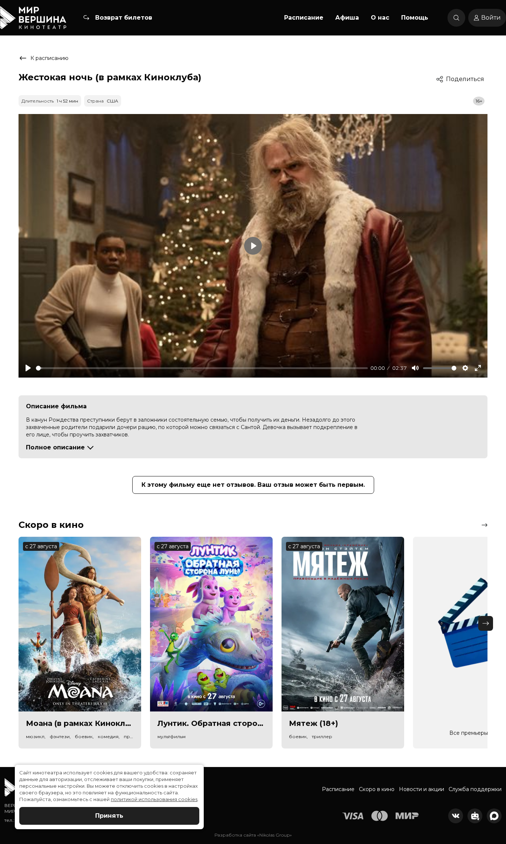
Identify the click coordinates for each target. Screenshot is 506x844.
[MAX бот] (494, 815)
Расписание (303, 17)
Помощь (414, 17)
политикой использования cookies (154, 799)
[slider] (202, 368)
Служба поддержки (475, 789)
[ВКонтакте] (455, 815)
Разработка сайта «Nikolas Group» (253, 835)
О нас (380, 17)
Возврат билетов (123, 17)
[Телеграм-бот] (474, 815)
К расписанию (49, 58)
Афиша (347, 17)
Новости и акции (421, 789)
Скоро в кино (377, 789)
